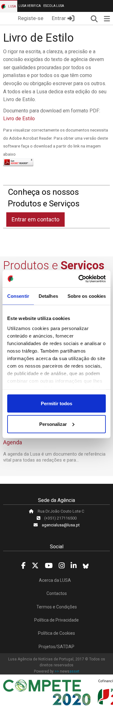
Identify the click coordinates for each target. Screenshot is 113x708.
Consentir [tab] (18, 296)
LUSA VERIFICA (30, 6)
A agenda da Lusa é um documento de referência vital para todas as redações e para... (54, 457)
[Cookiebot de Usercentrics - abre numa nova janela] (80, 279)
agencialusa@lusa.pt (61, 525)
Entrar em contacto (35, 219)
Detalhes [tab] (48, 296)
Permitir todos (56, 403)
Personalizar (53, 423)
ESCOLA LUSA (53, 6)
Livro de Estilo (19, 118)
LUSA (12, 6)
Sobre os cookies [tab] (86, 296)
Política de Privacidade (56, 620)
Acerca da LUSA (55, 580)
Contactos (56, 593)
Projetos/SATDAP (56, 646)
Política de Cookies (56, 633)
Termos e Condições (56, 606)
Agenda (12, 442)
